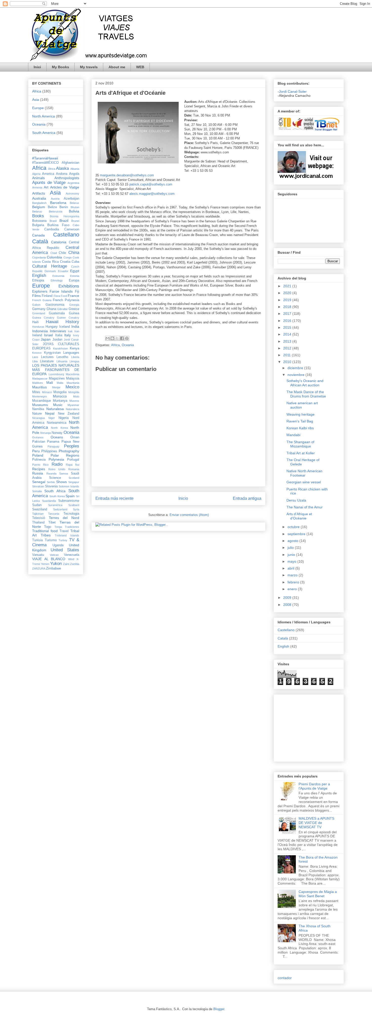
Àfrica (51, 168)
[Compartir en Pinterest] (126, 338)
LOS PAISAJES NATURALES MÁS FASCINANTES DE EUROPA (55, 369)
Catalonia (58, 242)
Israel (48, 335)
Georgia (74, 304)
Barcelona (58, 203)
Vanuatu (38, 555)
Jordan (57, 339)
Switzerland (60, 509)
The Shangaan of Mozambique (300, 444)
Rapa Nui (72, 464)
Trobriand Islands (67, 535)
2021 (287, 286)
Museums (40, 405)
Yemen (45, 563)
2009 (287, 598)
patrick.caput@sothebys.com (150, 184)
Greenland (38, 313)
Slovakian (38, 486)
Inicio (183, 498)
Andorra (61, 174)
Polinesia (39, 459)
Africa (115, 345)
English (39, 275)
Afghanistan (70, 162)
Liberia (75, 357)
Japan (46, 339)
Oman (74, 437)
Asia (35, 100)
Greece (74, 309)
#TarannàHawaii (45, 158)
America (48, 174)
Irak (70, 331)
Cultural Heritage (49, 266)
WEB (140, 67)
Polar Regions (65, 455)
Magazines (57, 378)
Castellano (66, 234)
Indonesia (40, 331)
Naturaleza (72, 409)
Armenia (37, 187)
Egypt (74, 271)
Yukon (56, 563)
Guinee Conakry (68, 317)
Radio (57, 464)
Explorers (39, 291)
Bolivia (74, 211)
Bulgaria (38, 225)
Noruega (45, 432)
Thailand (38, 522)
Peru (36, 451)
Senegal (38, 482)
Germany (39, 309)
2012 (287, 348)
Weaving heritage (300, 414)
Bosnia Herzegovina (64, 216)
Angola (74, 174)
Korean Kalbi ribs (300, 428)
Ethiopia (38, 280)
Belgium (38, 207)
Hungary (52, 326)
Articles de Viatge (64, 187)
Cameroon (71, 229)
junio (291, 555)
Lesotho (62, 357)
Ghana (51, 309)
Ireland (37, 335)
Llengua (74, 361)
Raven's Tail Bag (299, 421)
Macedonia (72, 374)
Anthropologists (66, 178)
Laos (35, 357)
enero (292, 589)
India (75, 326)
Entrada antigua (247, 498)
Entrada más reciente (114, 498)
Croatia (65, 262)
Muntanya (60, 400)
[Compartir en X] (117, 338)
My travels (89, 67)
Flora (57, 295)
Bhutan (75, 207)
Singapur (73, 482)
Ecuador (63, 271)
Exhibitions (68, 286)
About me (117, 67)
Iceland (64, 326)
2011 (287, 355)
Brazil (63, 221)
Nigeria (63, 418)
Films (36, 296)
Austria (55, 198)
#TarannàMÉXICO (45, 162)
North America (43, 116)
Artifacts (38, 193)
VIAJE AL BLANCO (48, 559)
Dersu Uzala (296, 500)
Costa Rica (50, 262)
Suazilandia (49, 500)
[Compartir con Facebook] (122, 338)
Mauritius (39, 387)
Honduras (38, 326)
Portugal (73, 459)
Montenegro (39, 396)
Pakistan (38, 441)
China (73, 252)
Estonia (74, 275)
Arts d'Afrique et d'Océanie (299, 516)
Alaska (62, 168)
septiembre (296, 534)
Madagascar (40, 378)
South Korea (57, 496)
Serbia (51, 482)
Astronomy (72, 193)
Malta (60, 382)
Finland (47, 296)
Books (38, 216)
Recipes (38, 469)
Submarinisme (68, 501)
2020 (287, 293)
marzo (293, 575)
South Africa (54, 491)
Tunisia (37, 540)
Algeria (36, 173)
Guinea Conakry (43, 317)
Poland (37, 455)
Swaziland (39, 509)
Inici (37, 67)
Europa (74, 280)
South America (43, 133)
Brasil (53, 220)
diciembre (295, 368)
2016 (287, 321)
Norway (57, 433)
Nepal (49, 413)
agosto (293, 541)
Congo (68, 257)
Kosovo (37, 352)
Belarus (74, 202)
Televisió (38, 518)
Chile (62, 253)
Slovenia (51, 486)
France (73, 296)
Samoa (63, 473)
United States (65, 550)
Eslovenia (58, 275)
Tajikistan (38, 513)
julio (291, 548)
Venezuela (71, 555)
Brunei (75, 220)
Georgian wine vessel (303, 482)
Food (64, 295)
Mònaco (47, 392)
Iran (76, 331)
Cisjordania (39, 257)
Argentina (73, 182)
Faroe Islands (61, 291)
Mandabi (293, 435)
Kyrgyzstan (52, 352)
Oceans (57, 437)
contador (285, 978)
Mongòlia (73, 392)
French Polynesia (66, 300)
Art (46, 187)
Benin (63, 207)
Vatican (54, 554)
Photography (69, 451)
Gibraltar (62, 309)
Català (40, 241)
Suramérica (55, 505)
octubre (294, 527)
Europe (38, 108)
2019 (287, 300)
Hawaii (52, 321)
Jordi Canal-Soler (293, 91)
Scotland (74, 477)
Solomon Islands (69, 486)
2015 (287, 327)
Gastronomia (55, 304)
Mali (49, 383)
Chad (53, 252)
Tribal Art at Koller (300, 453)
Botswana (39, 221)
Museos (74, 400)
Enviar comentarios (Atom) (189, 515)
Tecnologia (71, 513)
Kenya (74, 348)
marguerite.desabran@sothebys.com (127, 175)
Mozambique (41, 400)
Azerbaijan (71, 198)
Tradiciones (72, 526)
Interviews (58, 331)
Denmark (50, 271)
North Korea (59, 427)
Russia (37, 473)
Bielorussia (55, 211)
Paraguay (53, 446)
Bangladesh (39, 202)
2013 (287, 341)
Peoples (71, 446)
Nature (37, 413)
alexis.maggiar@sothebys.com (152, 194)
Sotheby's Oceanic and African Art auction (304, 383)
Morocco (60, 396)
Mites (36, 392)
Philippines (49, 451)
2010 (287, 362)
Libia (35, 361)
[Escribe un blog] (112, 338)
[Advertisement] (293, 726)
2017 (287, 314)
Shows (61, 482)
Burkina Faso (58, 225)
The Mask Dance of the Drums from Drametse (306, 394)
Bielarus (37, 211)
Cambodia (51, 229)
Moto (76, 396)
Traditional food (45, 531)
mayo (292, 561)
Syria (76, 509)
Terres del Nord (64, 518)
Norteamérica (56, 422)
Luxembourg (56, 374)
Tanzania (53, 513)
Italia (58, 335)
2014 (287, 334)
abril (291, 568)
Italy (67, 335)
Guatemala (57, 313)
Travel (64, 531)
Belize (52, 207)
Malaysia (72, 378)
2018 (287, 307)
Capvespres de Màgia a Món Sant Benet (318, 894)
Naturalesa (55, 409)
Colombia (54, 257)
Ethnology (57, 280)
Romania (73, 469)
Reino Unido (57, 469)
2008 (287, 605)
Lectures (47, 357)
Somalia (37, 491)
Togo (47, 527)
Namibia (38, 409)
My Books (60, 67)
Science (55, 478)
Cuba (75, 262)
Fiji (77, 291)
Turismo (51, 540)
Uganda (58, 545)
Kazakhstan (60, 348)
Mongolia (60, 392)
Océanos (38, 437)
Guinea (74, 313)
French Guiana (41, 300)
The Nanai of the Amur (304, 507)
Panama (53, 441)
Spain (70, 496)
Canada (38, 235)
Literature (47, 361)
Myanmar (73, 405)
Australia (39, 198)
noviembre (296, 375)
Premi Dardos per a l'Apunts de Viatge (314, 786)
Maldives (37, 382)
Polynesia (56, 459)
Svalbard (73, 505)
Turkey (62, 540)
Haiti (35, 322)
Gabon (36, 304)
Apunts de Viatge (49, 182)
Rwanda (51, 473)
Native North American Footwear (304, 473)
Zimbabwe (53, 568)
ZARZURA (38, 568)
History (72, 321)
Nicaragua (38, 417)
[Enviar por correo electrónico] (107, 338)
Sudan (37, 505)
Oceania (128, 345)
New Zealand (68, 413)
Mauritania (73, 382)
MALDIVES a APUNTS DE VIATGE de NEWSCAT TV (316, 822)
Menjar (56, 387)
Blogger (218, 1009)
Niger (51, 417)
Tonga (58, 526)
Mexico (72, 387)
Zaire (66, 563)
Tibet (52, 522)
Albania (74, 168)
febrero (293, 582)
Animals (38, 178)
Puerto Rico (40, 464)
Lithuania (61, 361)
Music (58, 405)
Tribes (46, 535)
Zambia (74, 563)
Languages (71, 352)
